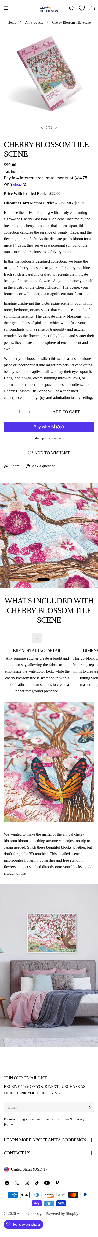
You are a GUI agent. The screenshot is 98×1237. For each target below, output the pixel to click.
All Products (34, 22)
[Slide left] (42, 127)
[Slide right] (56, 127)
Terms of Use (59, 1119)
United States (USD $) (29, 1169)
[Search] (72, 8)
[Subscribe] (89, 1107)
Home (12, 22)
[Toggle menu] (6, 8)
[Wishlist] (82, 8)
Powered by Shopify (62, 1213)
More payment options (49, 438)
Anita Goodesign (30, 1213)
